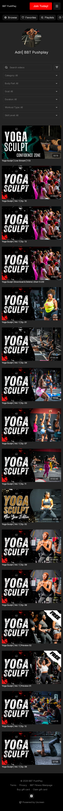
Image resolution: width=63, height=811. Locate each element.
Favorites (30, 17)
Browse (12, 17)
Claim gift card (40, 789)
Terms (13, 785)
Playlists (49, 17)
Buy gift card (23, 789)
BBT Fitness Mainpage (41, 785)
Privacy (23, 785)
